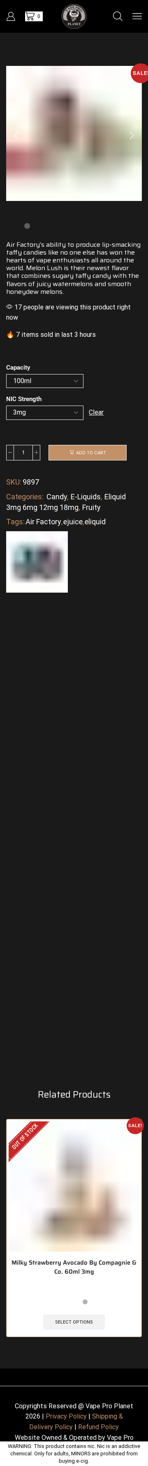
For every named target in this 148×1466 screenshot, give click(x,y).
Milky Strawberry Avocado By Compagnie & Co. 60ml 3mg (74, 1267)
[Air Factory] (37, 561)
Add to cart (91, 453)
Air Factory (43, 521)
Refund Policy (98, 1427)
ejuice (73, 521)
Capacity (18, 367)
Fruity (91, 507)
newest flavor (107, 268)
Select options (74, 1322)
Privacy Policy (66, 1416)
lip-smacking (121, 244)
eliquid (95, 521)
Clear (96, 412)
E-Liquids (86, 496)
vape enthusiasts (63, 260)
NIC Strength (24, 399)
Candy (56, 496)
